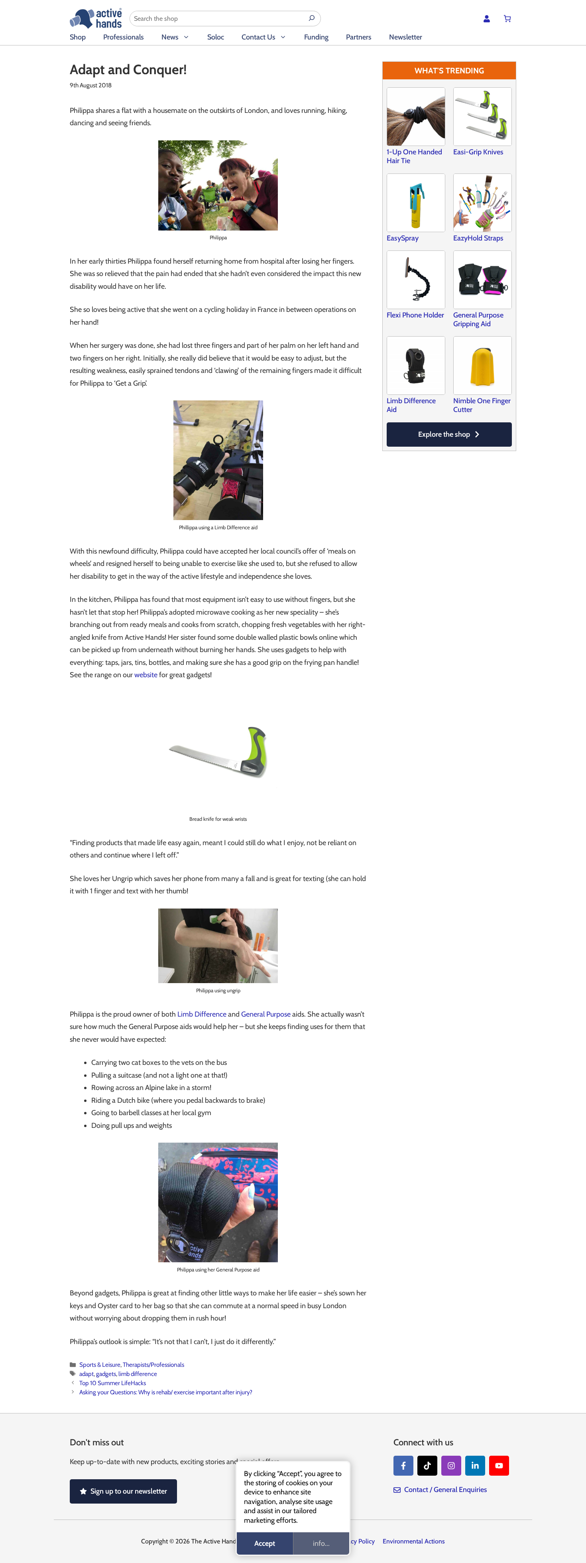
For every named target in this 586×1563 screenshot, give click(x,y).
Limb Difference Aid (411, 405)
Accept (264, 1543)
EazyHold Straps (478, 238)
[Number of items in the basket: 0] (507, 19)
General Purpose (266, 1014)
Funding (316, 37)
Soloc (215, 37)
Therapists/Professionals (153, 1364)
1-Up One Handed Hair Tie (414, 156)
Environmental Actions (414, 1541)
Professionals (123, 37)
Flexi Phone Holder (415, 315)
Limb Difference (201, 1014)
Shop (78, 37)
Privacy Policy (356, 1541)
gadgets (106, 1374)
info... (321, 1543)
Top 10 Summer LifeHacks (112, 1383)
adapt (86, 1374)
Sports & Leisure (99, 1364)
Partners (359, 37)
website (145, 674)
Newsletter (405, 37)
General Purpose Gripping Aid (478, 319)
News (170, 37)
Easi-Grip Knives (478, 152)
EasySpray (403, 238)
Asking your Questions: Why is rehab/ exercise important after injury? (165, 1392)
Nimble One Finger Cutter (482, 405)
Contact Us (258, 37)
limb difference (137, 1374)
